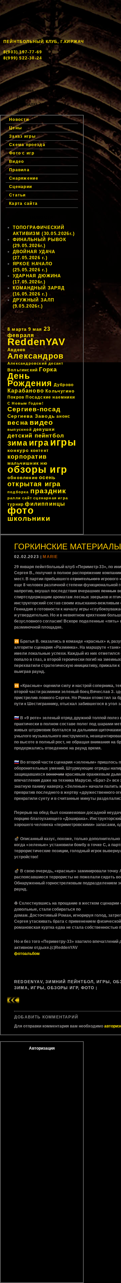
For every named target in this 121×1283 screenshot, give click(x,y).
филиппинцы (45, 504)
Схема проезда (27, 144)
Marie (50, 556)
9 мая (35, 329)
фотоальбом (27, 953)
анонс (63, 416)
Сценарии (20, 186)
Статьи (17, 195)
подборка (18, 492)
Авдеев (16, 349)
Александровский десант (35, 363)
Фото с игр (21, 153)
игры (63, 442)
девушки (44, 429)
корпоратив (27, 456)
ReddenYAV (36, 341)
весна (17, 422)
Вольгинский (22, 370)
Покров (15, 397)
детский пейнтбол (35, 435)
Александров (35, 356)
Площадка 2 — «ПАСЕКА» (43, 104)
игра (39, 442)
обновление (22, 477)
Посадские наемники (50, 397)
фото (20, 510)
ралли (14, 498)
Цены (94, 104)
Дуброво (64, 385)
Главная (25, 90)
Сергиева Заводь (31, 416)
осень (47, 477)
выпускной (19, 429)
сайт (27, 498)
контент (40, 451)
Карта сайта (23, 203)
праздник (48, 491)
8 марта (17, 329)
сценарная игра (50, 498)
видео (41, 422)
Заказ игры (28, 110)
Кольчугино (60, 391)
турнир (15, 504)
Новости (62, 90)
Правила (19, 170)
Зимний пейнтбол (69, 981)
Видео (16, 161)
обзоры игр (37, 469)
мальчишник (23, 463)
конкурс (18, 450)
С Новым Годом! (25, 403)
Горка (48, 369)
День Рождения (29, 379)
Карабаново (25, 391)
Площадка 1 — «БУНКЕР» (42, 97)
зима (17, 443)
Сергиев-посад (34, 409)
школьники (28, 518)
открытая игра (34, 484)
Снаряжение (23, 178)
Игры (103, 981)
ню (43, 463)
